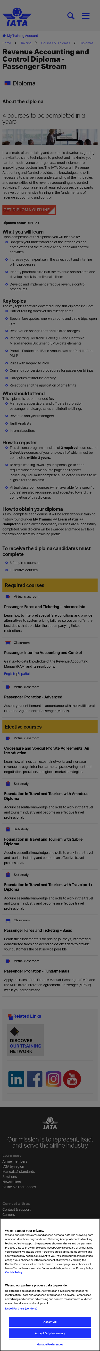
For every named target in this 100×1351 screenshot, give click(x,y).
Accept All (50, 1322)
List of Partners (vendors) (21, 1308)
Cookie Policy (13, 1272)
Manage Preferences (50, 1344)
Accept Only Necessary (50, 1333)
